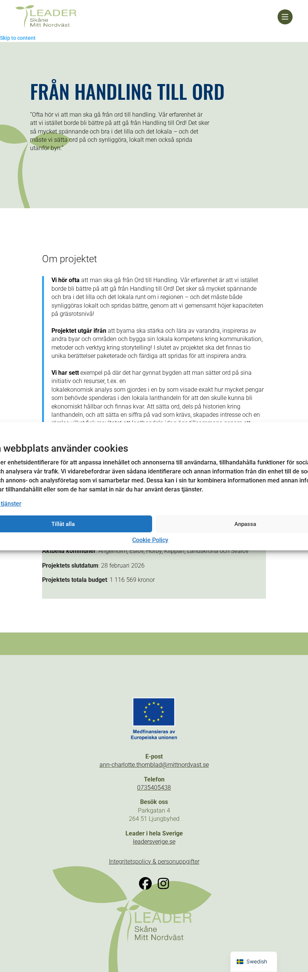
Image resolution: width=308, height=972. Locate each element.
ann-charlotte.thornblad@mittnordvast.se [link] (154, 764)
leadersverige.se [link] (154, 841)
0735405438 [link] (154, 787)
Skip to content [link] (18, 38)
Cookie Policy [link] (150, 540)
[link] (146, 17)
